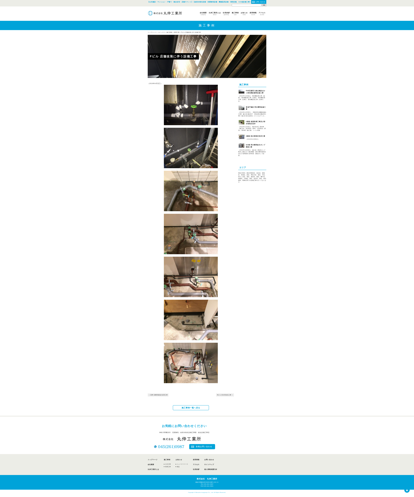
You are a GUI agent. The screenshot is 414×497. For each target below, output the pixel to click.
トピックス (161, 32)
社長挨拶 (226, 13)
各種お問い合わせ (204, 446)
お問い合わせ (260, 2)
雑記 (178, 466)
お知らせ (244, 13)
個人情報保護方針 (210, 469)
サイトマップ (209, 464)
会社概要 (203, 13)
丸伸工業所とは (215, 13)
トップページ (152, 459)
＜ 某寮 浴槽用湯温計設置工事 (158, 395)
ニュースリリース (182, 464)
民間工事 (177, 32)
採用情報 (253, 13)
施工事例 (235, 13)
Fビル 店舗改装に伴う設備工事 (191, 32)
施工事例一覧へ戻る (191, 408)
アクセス (262, 13)
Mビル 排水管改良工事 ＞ (225, 395)
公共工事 (168, 464)
